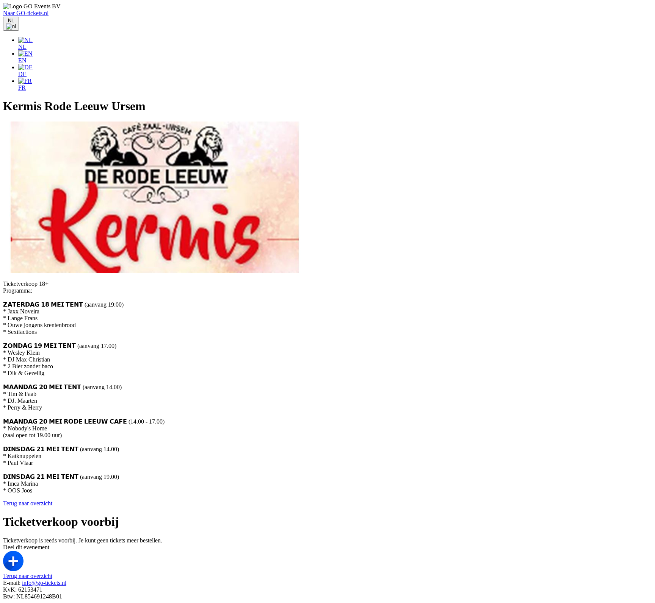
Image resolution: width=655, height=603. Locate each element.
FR (22, 87)
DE (22, 74)
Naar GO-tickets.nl (26, 13)
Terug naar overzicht (27, 503)
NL (22, 47)
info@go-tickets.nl (44, 583)
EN (22, 60)
